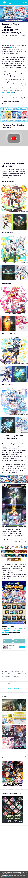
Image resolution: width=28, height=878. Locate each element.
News (5, 671)
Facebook (12, 628)
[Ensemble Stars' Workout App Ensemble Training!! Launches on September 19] (20, 718)
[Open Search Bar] (18, 3)
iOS (19, 674)
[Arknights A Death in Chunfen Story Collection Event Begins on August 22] (8, 705)
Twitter (21, 628)
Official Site (7, 641)
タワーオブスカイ (14, 676)
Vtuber (6, 676)
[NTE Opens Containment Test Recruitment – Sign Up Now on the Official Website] (20, 743)
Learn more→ (7, 876)
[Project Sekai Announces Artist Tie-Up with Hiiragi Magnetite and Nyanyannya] (8, 718)
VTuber (22, 671)
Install (22, 647)
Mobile (17, 671)
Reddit (17, 631)
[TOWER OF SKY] (14, 647)
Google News (7, 631)
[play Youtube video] (14, 138)
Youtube (5, 633)
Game (11, 674)
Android (6, 674)
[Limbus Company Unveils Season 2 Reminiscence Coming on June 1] (20, 705)
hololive (15, 674)
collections (11, 671)
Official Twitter (19, 641)
